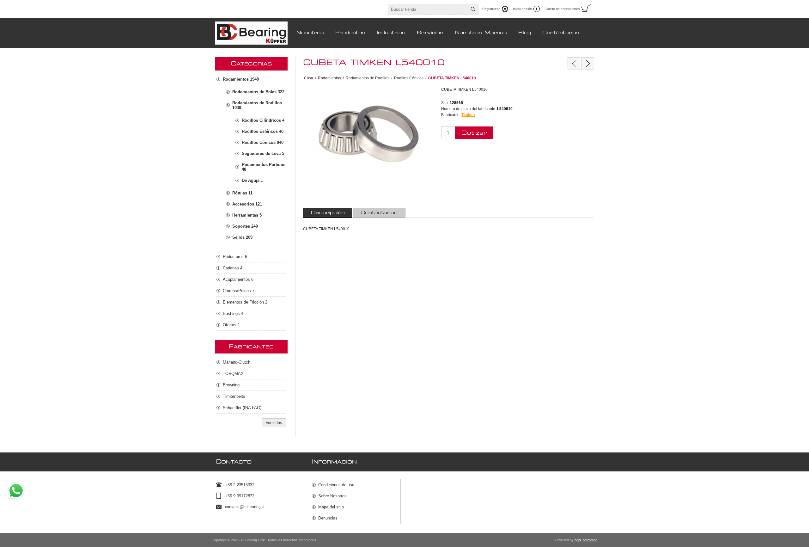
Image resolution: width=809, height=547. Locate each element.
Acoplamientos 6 (238, 279)
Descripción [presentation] (328, 213)
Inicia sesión (522, 9)
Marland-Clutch (236, 362)
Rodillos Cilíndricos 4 (263, 120)
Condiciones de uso (336, 484)
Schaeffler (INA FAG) (242, 407)
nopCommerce (586, 540)
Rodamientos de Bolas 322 (258, 91)
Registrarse (491, 9)
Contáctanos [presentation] (379, 213)
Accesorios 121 (247, 204)
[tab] (328, 213)
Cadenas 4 (232, 268)
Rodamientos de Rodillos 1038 (257, 105)
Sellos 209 (242, 237)
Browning (231, 385)
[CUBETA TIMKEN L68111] (587, 63)
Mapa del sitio (331, 507)
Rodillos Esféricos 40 (262, 131)
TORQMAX (233, 373)
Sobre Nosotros (332, 496)
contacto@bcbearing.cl (245, 507)
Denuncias (328, 518)
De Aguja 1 (252, 180)
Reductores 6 (235, 256)
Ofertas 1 (231, 325)
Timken (468, 115)
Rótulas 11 (242, 193)
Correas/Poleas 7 (238, 290)
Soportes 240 (245, 226)
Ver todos (274, 423)
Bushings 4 (233, 313)
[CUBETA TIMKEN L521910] (574, 63)
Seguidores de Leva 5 (263, 153)
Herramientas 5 (247, 215)
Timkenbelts (234, 396)
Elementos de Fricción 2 (245, 302)
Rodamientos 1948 (241, 79)
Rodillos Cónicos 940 (262, 142)
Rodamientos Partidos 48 (263, 167)
